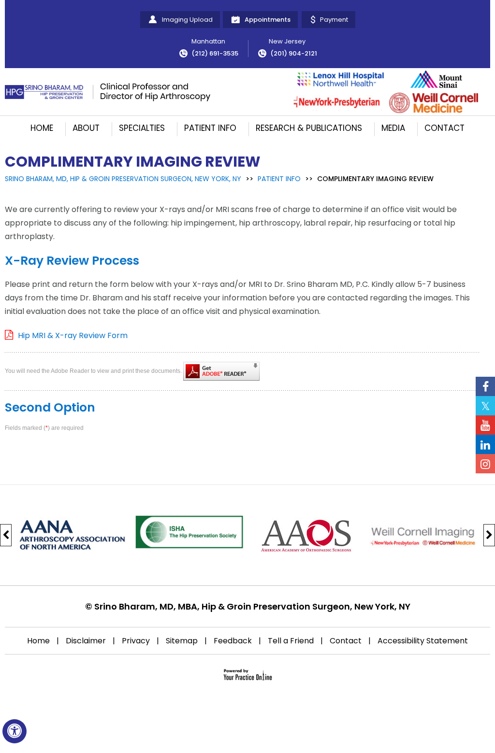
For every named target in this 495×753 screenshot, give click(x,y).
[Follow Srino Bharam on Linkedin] (485, 444)
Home (41, 128)
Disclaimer (86, 640)
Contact (444, 128)
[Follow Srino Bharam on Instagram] (485, 463)
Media (393, 128)
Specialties (142, 128)
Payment (334, 19)
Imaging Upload (187, 19)
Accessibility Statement (423, 640)
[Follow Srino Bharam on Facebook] (485, 386)
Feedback (233, 640)
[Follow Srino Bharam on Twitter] (485, 405)
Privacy (136, 640)
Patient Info (210, 128)
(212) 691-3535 (214, 53)
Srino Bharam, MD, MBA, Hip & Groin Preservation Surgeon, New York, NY (252, 606)
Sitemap (182, 640)
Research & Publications (309, 128)
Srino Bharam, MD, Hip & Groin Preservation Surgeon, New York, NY (123, 179)
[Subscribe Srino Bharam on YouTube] (485, 425)
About (86, 128)
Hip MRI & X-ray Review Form (73, 335)
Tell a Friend (291, 640)
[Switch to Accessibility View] (14, 731)
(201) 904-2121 (293, 53)
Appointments (268, 19)
